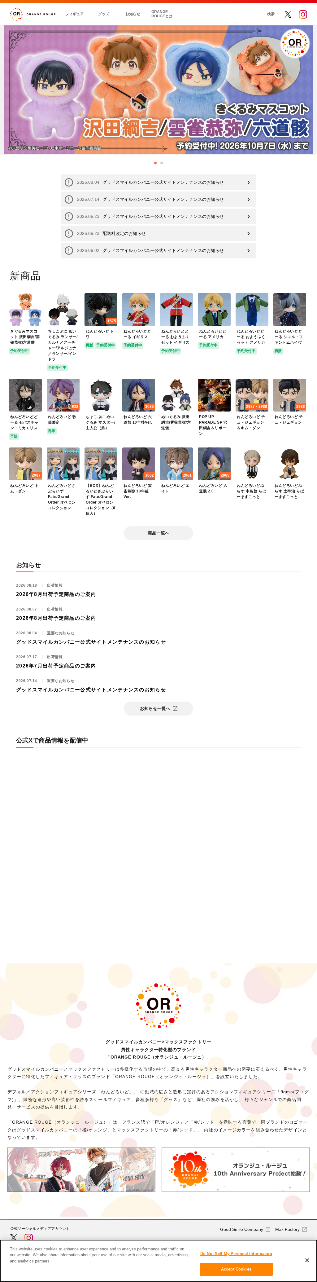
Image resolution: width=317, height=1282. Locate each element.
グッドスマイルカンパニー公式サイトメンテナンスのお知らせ (150, 182)
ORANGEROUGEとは (161, 14)
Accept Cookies (236, 1269)
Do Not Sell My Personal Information (236, 1253)
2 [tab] (161, 163)
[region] (158, 1261)
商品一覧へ (158, 533)
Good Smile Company (241, 1229)
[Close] (307, 1260)
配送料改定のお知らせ (111, 233)
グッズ (103, 14)
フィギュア (74, 14)
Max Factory (287, 1229)
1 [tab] (155, 163)
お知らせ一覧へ (155, 708)
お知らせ (132, 14)
